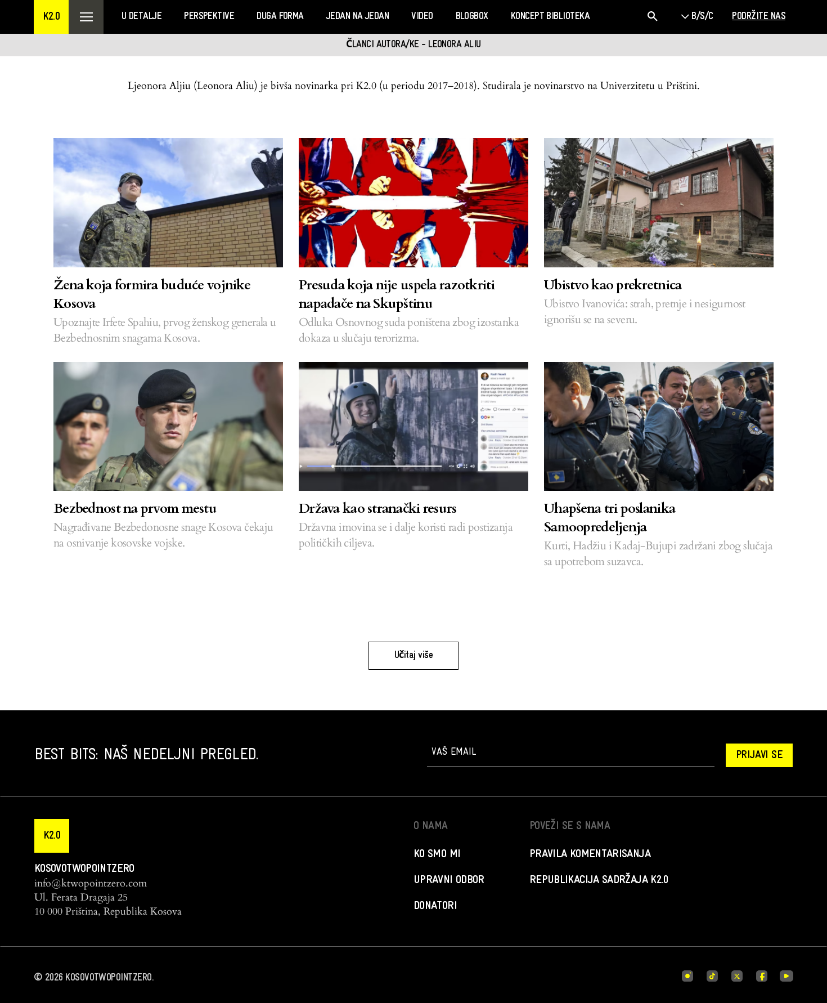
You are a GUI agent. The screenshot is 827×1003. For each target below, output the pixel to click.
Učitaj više (413, 655)
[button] (51, 17)
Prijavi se (759, 755)
